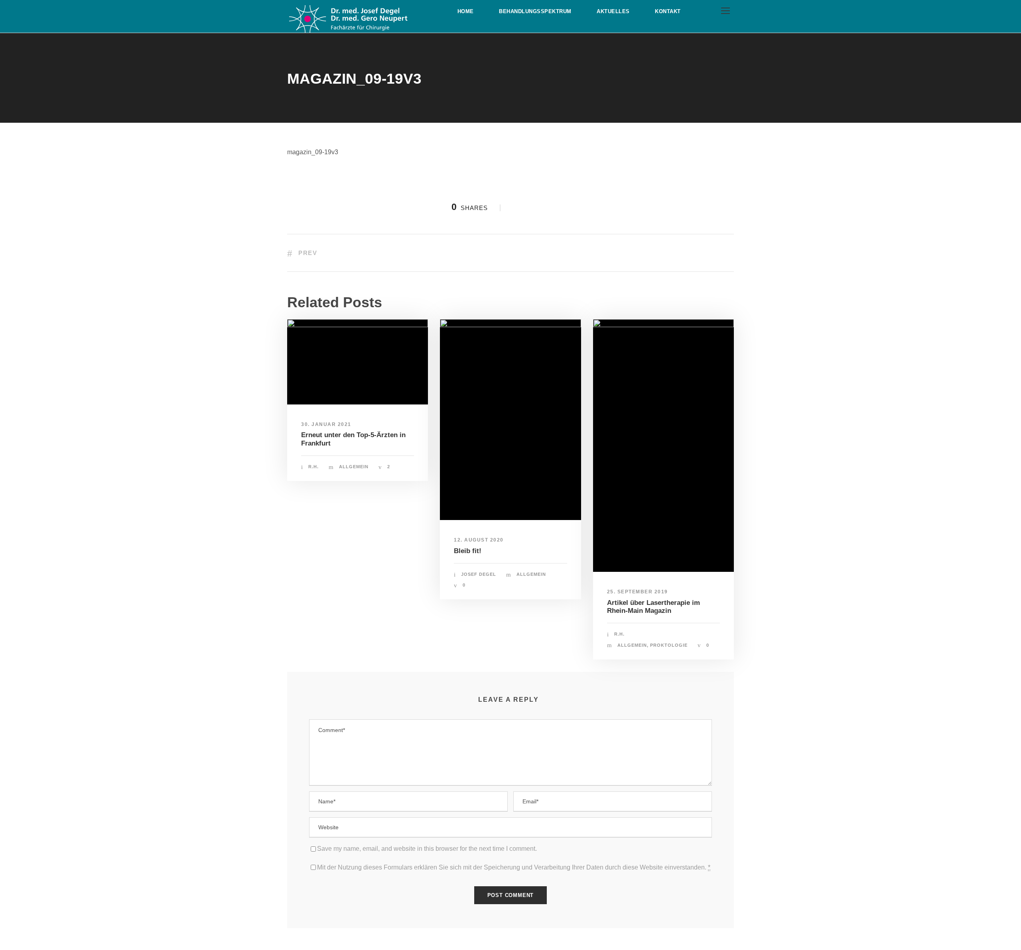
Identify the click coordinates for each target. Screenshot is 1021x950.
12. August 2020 (479, 540)
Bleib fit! (467, 551)
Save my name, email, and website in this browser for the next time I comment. (427, 848)
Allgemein (354, 466)
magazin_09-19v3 (312, 152)
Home (465, 11)
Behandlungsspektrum (535, 11)
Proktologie (669, 645)
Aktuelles (613, 11)
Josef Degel (478, 574)
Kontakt (668, 11)
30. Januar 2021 (326, 424)
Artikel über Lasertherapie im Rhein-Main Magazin (653, 606)
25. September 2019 (637, 592)
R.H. (313, 466)
